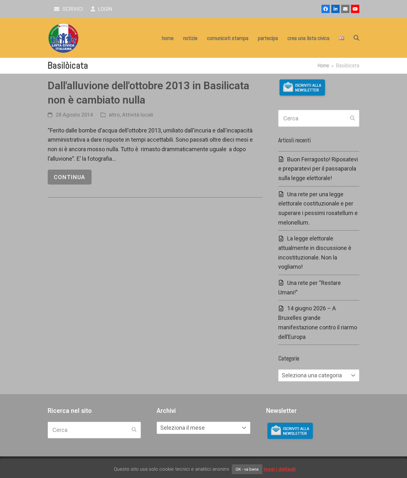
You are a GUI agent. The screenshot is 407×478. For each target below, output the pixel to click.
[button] (356, 38)
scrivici (72, 9)
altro (114, 115)
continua (69, 177)
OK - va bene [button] (247, 469)
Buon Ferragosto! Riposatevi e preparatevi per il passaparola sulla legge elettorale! (318, 168)
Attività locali (137, 115)
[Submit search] (352, 118)
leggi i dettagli (280, 469)
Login (104, 9)
